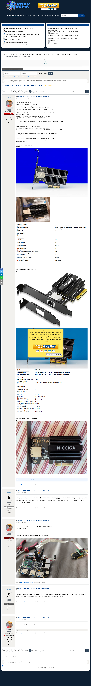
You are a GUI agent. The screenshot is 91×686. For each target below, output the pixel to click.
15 (15, 91)
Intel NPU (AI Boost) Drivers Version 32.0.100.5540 (15, 36)
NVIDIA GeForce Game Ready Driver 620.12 (14, 31)
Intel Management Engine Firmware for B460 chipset (16, 42)
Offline (9, 110)
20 (27, 91)
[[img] (52, 172)
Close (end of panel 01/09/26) (53, 355)
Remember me (43, 73)
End (42, 91)
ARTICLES (41, 15)
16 (18, 91)
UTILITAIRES (34, 15)
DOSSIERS (49, 15)
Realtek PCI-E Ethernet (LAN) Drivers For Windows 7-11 (16, 33)
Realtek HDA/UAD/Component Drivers (13, 30)
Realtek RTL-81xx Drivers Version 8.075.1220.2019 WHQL (64, 42)
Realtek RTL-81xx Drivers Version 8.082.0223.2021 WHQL (64, 35)
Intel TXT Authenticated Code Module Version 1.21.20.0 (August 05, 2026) (20, 28)
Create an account (33, 77)
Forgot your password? (9, 77)
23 (35, 91)
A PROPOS (56, 15)
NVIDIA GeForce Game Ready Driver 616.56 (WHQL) (16, 41)
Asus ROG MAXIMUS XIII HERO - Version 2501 (14, 37)
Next (38, 91)
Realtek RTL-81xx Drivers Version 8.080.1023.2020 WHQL (64, 32)
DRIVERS (27, 15)
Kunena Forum (48, 669)
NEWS (10, 15)
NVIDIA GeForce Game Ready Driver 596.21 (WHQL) (16, 44)
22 (32, 91)
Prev (8, 91)
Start (4, 91)
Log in (50, 73)
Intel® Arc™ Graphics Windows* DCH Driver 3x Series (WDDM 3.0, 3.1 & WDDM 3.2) (22, 34)
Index (4, 69)
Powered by (42, 669)
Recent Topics (12, 69)
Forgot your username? (21, 77)
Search (82, 15)
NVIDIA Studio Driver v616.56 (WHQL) (13, 39)
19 (25, 91)
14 (13, 91)
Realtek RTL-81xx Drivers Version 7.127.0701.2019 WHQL (64, 38)
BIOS (21, 15)
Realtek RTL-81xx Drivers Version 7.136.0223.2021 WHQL (64, 28)
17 (20, 91)
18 (22, 91)
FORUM (16, 15)
